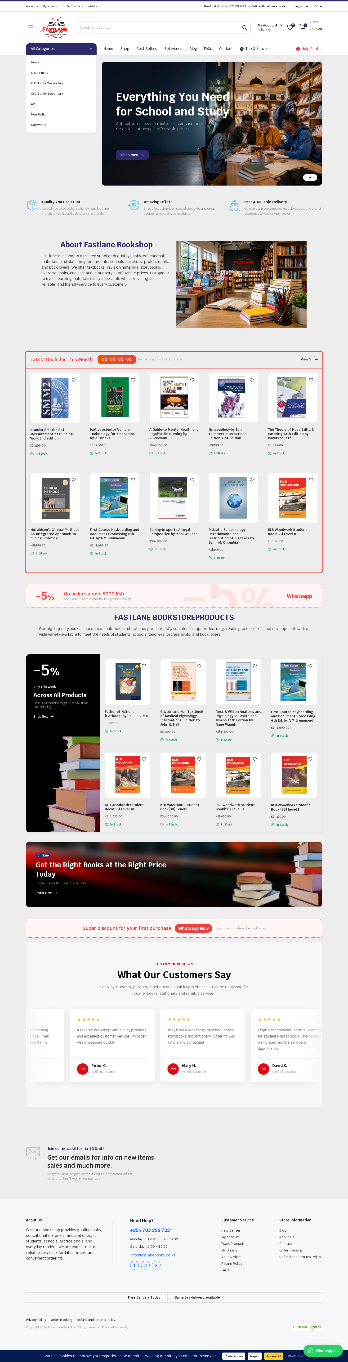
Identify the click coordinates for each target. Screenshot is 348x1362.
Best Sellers (146, 48)
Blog (193, 48)
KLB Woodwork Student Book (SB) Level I (290, 807)
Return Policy (231, 1263)
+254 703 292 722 (150, 1230)
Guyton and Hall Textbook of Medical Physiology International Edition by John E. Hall (181, 718)
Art (33, 104)
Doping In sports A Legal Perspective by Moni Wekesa (173, 532)
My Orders (229, 1250)
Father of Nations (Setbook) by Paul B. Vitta (126, 714)
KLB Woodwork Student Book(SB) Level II (287, 532)
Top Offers (254, 48)
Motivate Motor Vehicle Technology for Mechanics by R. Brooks (113, 433)
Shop (124, 48)
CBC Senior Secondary (47, 94)
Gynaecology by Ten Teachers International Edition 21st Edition (228, 433)
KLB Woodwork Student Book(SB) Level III (179, 807)
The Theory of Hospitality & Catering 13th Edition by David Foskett (291, 433)
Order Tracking (72, 6)
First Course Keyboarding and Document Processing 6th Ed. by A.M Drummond (114, 534)
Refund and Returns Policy (300, 1257)
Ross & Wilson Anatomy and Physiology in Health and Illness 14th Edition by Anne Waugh (238, 718)
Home (35, 62)
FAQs (208, 48)
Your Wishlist (231, 1257)
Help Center (230, 1230)
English (299, 6)
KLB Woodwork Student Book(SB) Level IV (124, 807)
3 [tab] (314, 177)
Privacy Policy (36, 1320)
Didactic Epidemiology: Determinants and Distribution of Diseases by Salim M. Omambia (231, 536)
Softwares (38, 125)
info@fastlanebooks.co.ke (267, 6)
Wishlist (93, 6)
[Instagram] (145, 1265)
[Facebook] (134, 1265)
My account (50, 6)
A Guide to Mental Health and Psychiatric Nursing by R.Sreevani (174, 433)
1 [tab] (306, 177)
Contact (226, 48)
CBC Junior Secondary (47, 83)
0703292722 (237, 6)
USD (315, 6)
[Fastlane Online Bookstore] (54, 27)
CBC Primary (39, 73)
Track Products (233, 1244)
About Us (32, 6)
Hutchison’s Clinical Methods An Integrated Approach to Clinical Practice (55, 534)
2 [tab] (310, 177)
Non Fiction (39, 114)
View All (306, 359)
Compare (76, 389)
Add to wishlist (73, 379)
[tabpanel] (212, 124)
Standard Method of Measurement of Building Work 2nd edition (51, 434)
